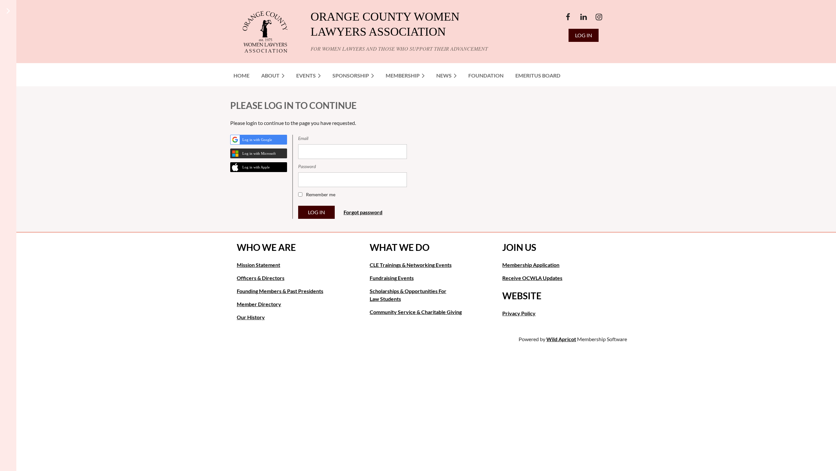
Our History (251, 317)
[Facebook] (568, 17)
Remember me (320, 194)
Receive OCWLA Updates (532, 278)
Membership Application (530, 265)
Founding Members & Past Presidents (280, 291)
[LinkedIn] (583, 17)
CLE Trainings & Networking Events (411, 265)
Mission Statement (258, 265)
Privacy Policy (519, 313)
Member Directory (259, 304)
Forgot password (363, 212)
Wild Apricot (561, 339)
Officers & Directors (260, 278)
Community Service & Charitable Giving (416, 312)
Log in (583, 35)
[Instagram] (599, 17)
